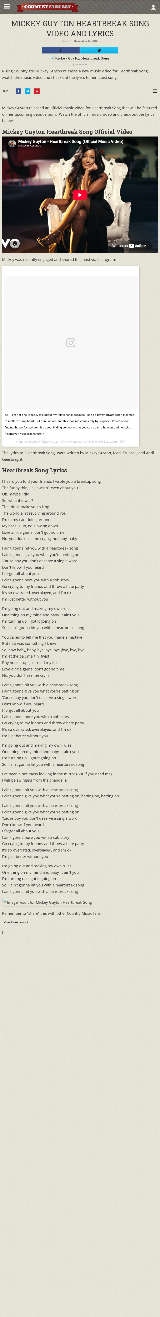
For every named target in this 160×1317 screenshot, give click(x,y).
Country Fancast (47, 7)
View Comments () (15, 927)
